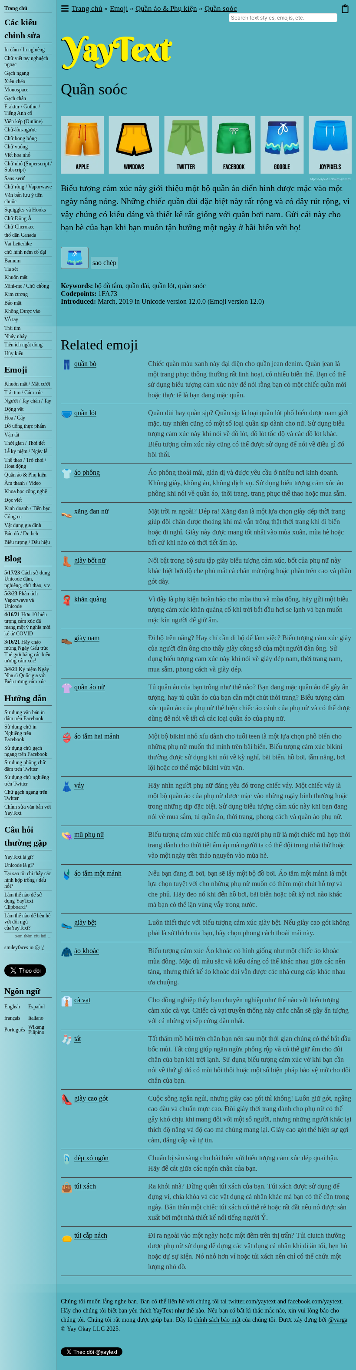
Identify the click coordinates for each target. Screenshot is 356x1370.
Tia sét (11, 269)
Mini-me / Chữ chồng (26, 286)
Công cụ (13, 517)
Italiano (35, 1018)
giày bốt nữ (89, 560)
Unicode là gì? (19, 865)
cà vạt (82, 1000)
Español (36, 1007)
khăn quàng (90, 599)
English (12, 1007)
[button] (64, 8)
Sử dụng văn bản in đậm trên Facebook (24, 715)
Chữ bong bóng (20, 138)
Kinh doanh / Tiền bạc (27, 508)
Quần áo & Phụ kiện (25, 475)
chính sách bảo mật (217, 1319)
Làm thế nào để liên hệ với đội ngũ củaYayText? (27, 922)
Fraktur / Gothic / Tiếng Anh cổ (22, 110)
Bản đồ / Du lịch (21, 534)
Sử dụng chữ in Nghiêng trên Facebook (20, 733)
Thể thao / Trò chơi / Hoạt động (25, 463)
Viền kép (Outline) (23, 121)
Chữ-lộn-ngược (20, 130)
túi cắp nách (90, 1235)
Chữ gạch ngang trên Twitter (25, 795)
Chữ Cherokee (19, 227)
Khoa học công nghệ (25, 491)
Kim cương (16, 294)
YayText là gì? (18, 857)
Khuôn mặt (15, 277)
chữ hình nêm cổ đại (25, 252)
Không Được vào (22, 311)
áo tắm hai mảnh (96, 736)
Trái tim (12, 328)
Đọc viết (13, 500)
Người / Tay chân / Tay (27, 401)
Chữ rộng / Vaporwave (28, 187)
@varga (337, 1319)
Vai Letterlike (18, 244)
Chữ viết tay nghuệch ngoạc (26, 61)
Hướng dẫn (25, 698)
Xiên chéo (14, 81)
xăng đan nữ (91, 511)
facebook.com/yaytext (315, 1301)
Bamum (12, 261)
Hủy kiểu (13, 353)
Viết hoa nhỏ (17, 155)
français (12, 1018)
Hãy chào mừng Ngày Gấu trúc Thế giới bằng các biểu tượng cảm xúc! (27, 651)
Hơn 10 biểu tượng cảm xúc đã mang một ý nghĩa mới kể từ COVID (27, 623)
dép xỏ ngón (91, 1158)
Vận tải (11, 435)
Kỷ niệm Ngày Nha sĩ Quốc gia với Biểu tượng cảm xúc (26, 675)
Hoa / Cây (14, 418)
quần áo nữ (89, 687)
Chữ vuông (16, 147)
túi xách (85, 1186)
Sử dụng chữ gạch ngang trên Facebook (25, 751)
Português (14, 1030)
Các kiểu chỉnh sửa (22, 28)
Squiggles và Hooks (25, 210)
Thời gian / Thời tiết (24, 443)
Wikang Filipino (36, 1029)
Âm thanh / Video (22, 483)
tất (77, 1038)
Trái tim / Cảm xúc (23, 393)
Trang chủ (15, 8)
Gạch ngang (16, 73)
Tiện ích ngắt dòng (23, 345)
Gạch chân (15, 98)
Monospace (16, 90)
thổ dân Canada (20, 235)
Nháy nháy (15, 336)
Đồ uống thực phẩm (25, 426)
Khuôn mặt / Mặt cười (27, 384)
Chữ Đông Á (18, 218)
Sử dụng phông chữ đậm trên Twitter (25, 765)
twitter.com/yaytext (252, 1301)
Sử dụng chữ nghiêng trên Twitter (26, 780)
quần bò (85, 363)
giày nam (86, 637)
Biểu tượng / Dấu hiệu (27, 542)
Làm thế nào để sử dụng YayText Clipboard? (23, 901)
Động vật (13, 409)
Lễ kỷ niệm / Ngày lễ (25, 451)
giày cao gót (91, 1098)
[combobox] (283, 17)
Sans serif (14, 178)
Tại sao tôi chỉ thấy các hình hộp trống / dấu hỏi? (27, 879)
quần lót (85, 412)
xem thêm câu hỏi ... (33, 935)
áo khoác (86, 950)
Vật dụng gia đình (22, 525)
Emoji (15, 369)
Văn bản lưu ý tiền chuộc (23, 198)
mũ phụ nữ (89, 834)
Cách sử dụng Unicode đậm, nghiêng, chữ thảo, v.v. (27, 579)
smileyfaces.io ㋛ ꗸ (24, 947)
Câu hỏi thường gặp (25, 836)
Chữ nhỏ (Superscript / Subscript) (28, 167)
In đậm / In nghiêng (24, 50)
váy (79, 785)
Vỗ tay (11, 319)
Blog (12, 558)
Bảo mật (12, 303)
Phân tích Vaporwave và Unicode (21, 600)
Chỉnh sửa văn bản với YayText (27, 810)
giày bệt (85, 922)
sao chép (104, 262)
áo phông (87, 472)
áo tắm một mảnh (98, 873)
